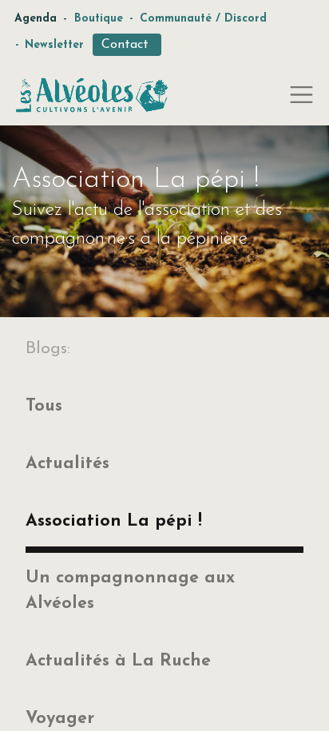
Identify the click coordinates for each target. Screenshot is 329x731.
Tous (44, 406)
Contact (127, 44)
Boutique (98, 19)
